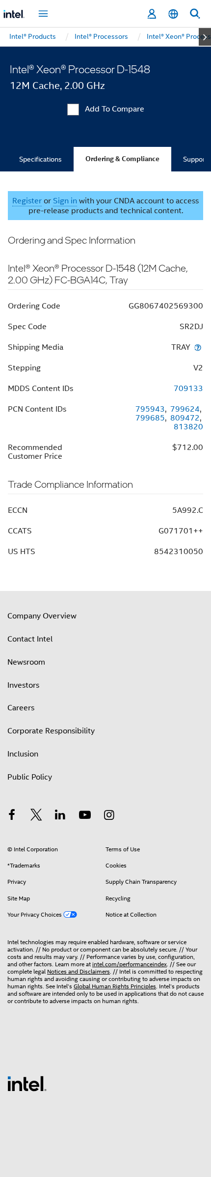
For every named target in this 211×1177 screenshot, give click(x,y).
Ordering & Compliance (122, 159)
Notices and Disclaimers (78, 971)
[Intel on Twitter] (36, 816)
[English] (173, 14)
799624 (185, 409)
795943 (150, 409)
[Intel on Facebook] (11, 816)
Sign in (65, 201)
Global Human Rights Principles (115, 986)
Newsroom (26, 662)
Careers (20, 708)
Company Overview (42, 616)
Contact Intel (30, 639)
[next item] (205, 37)
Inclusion (22, 754)
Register (27, 201)
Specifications (40, 159)
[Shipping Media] (197, 347)
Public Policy (29, 777)
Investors (23, 685)
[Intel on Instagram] (109, 816)
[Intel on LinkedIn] (60, 816)
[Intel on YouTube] (85, 816)
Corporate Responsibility (51, 731)
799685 (150, 418)
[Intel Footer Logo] (27, 1083)
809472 (185, 418)
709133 (188, 388)
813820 (188, 427)
